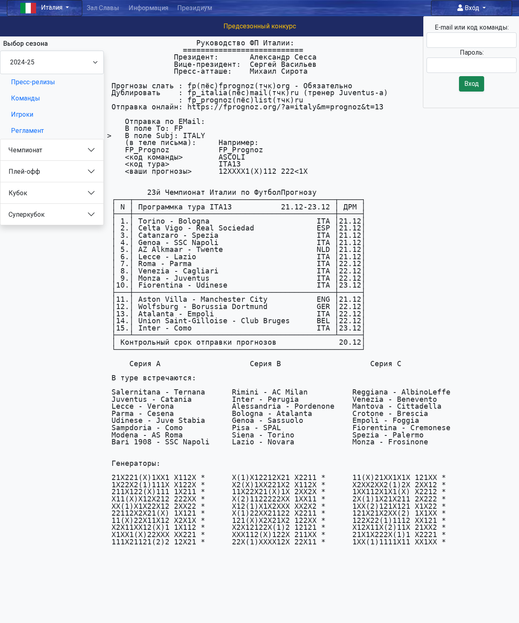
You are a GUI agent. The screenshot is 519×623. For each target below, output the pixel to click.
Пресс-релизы (33, 82)
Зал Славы (103, 8)
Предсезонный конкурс (259, 26)
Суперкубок (27, 214)
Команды (25, 98)
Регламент (27, 130)
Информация (148, 8)
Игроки (22, 114)
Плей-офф (24, 171)
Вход (472, 8)
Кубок (18, 193)
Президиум (194, 8)
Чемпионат (25, 150)
